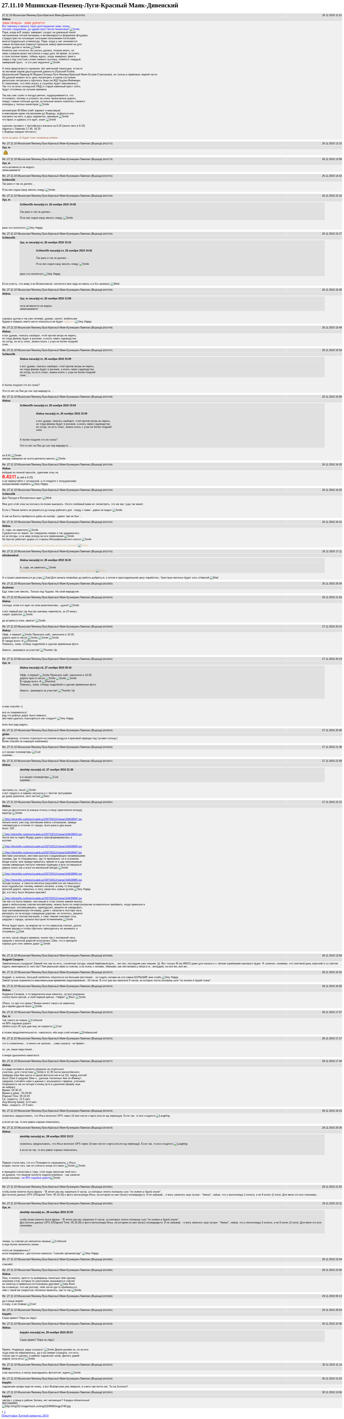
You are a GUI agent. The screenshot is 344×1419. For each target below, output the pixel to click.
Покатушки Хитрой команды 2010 (25, 1415)
